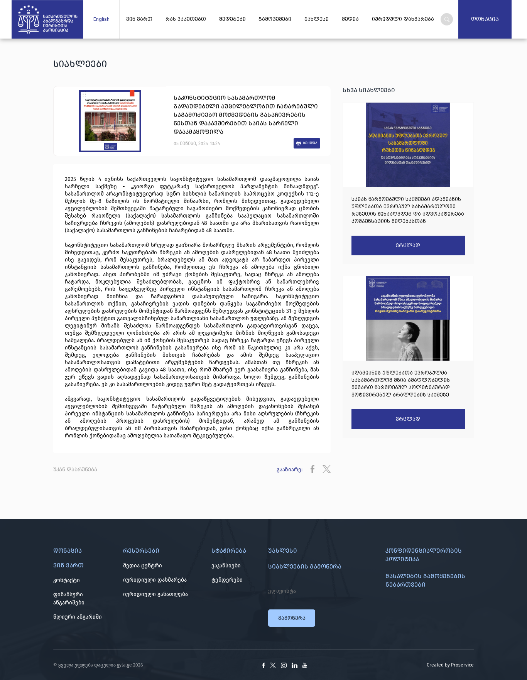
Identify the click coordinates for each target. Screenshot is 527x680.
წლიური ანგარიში (77, 617)
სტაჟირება (228, 550)
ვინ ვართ (139, 19)
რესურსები (141, 550)
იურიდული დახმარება (403, 19)
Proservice (462, 665)
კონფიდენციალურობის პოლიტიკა (423, 555)
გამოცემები (274, 19)
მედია (350, 19)
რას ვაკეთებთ (186, 19)
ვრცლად (408, 245)
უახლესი (316, 19)
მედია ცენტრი (142, 565)
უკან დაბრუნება (75, 469)
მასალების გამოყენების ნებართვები (425, 580)
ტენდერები (227, 580)
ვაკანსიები (226, 565)
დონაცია (485, 19)
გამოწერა (292, 618)
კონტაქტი (66, 580)
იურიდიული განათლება (155, 594)
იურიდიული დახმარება (155, 580)
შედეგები (232, 19)
